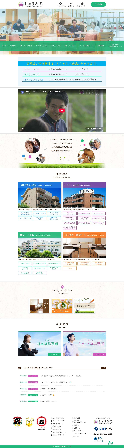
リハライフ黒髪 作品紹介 (48, 401)
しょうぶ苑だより (79, 430)
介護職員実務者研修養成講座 (84, 263)
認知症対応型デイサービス (69, 218)
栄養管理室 (101, 45)
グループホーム (82, 69)
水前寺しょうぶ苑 (41, 45)
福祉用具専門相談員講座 (98, 263)
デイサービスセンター (39, 213)
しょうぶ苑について (60, 6)
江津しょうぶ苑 (56, 45)
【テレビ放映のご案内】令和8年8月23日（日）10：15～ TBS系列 (60, 376)
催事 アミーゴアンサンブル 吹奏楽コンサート (55, 382)
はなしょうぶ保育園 (26, 45)
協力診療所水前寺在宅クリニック (115, 45)
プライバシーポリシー (82, 6)
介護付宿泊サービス (39, 268)
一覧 (103, 368)
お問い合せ (71, 6)
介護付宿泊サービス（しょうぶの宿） (98, 222)
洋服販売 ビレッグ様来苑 (48, 388)
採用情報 (99, 4)
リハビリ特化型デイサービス (54, 213)
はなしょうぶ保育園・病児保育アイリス (69, 227)
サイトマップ (77, 436)
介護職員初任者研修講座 (69, 263)
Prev (2, 31)
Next (121, 31)
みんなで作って (45, 395)
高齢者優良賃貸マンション (54, 218)
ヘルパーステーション (25, 218)
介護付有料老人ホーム (58, 69)
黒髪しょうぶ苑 (69, 45)
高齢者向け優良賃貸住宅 (85, 79)
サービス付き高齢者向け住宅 (61, 79)
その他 (70, 268)
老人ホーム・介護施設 (9, 45)
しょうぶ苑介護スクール (85, 45)
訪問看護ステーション (98, 218)
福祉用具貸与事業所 (84, 222)
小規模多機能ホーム (84, 213)
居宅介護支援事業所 (39, 218)
